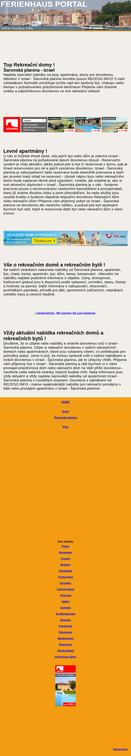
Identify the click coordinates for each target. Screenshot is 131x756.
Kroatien (65, 583)
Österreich (65, 644)
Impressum (120, 749)
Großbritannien (65, 613)
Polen (65, 546)
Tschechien (65, 577)
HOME (65, 402)
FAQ (65, 427)
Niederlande (65, 638)
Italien (65, 601)
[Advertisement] (65, 485)
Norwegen (65, 552)
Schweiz (65, 607)
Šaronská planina (65, 417)
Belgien (65, 564)
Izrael (65, 411)
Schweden (65, 570)
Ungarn (65, 558)
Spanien (65, 620)
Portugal (65, 595)
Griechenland (65, 589)
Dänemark (65, 632)
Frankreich (65, 626)
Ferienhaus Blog (65, 656)
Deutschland (65, 650)
